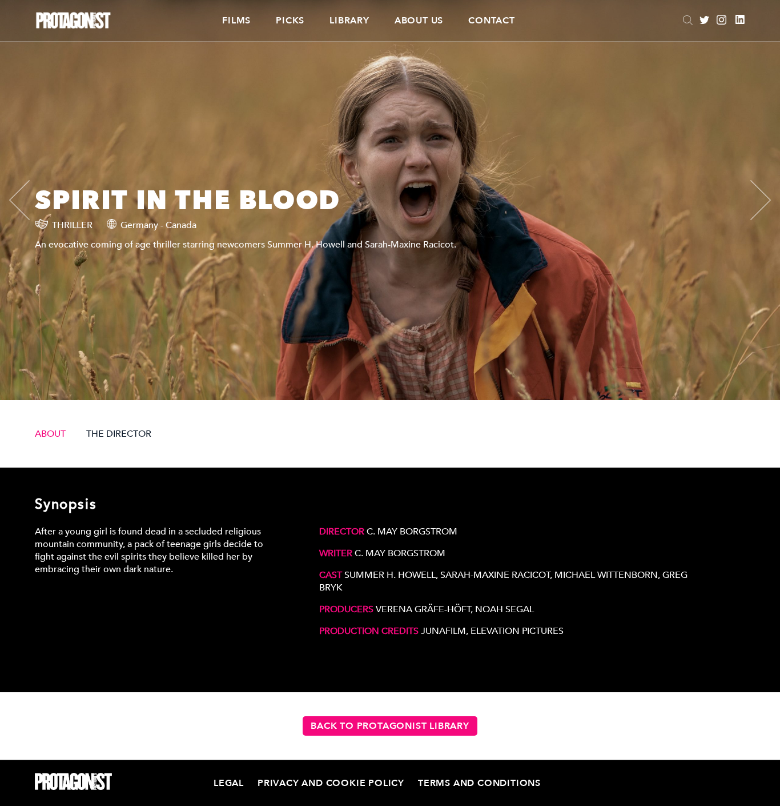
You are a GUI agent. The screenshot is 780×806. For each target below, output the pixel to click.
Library (349, 20)
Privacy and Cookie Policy (331, 783)
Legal (229, 783)
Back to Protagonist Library (390, 726)
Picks (290, 20)
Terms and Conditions (479, 783)
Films (236, 20)
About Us (419, 20)
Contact (491, 20)
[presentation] (29, 200)
